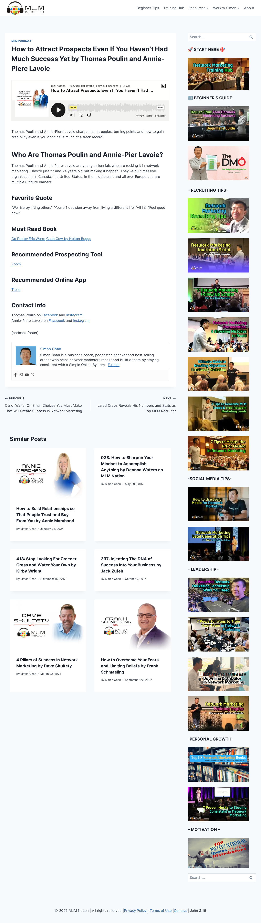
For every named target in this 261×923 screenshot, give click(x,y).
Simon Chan (28, 528)
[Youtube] (27, 375)
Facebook (50, 315)
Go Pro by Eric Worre (28, 239)
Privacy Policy (135, 911)
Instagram (74, 315)
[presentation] (48, 473)
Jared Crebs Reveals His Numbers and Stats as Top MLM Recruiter (136, 405)
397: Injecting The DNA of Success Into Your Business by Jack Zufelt (131, 565)
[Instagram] (21, 375)
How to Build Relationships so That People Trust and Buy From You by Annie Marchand (45, 514)
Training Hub (173, 8)
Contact (180, 911)
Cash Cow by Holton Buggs (68, 239)
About (249, 8)
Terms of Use (161, 911)
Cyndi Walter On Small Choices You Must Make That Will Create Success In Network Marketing (43, 405)
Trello (15, 290)
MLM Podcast (21, 41)
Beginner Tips (148, 8)
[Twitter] (32, 375)
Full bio (113, 365)
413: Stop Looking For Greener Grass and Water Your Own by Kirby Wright (46, 565)
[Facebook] (15, 375)
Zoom (16, 264)
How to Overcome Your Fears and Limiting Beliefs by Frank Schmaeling (130, 666)
